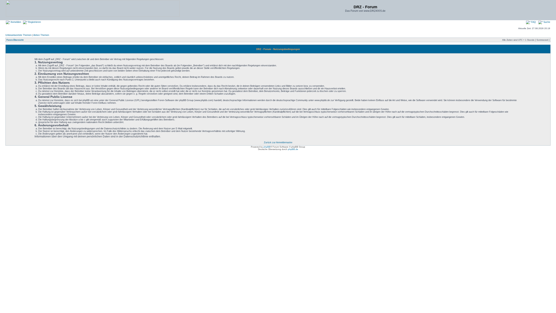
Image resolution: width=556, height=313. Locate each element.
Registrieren (34, 22)
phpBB (266, 147)
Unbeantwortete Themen (18, 35)
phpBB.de (293, 149)
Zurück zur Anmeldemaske (278, 142)
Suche (546, 22)
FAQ (533, 22)
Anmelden (15, 22)
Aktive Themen (41, 35)
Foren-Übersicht (15, 40)
